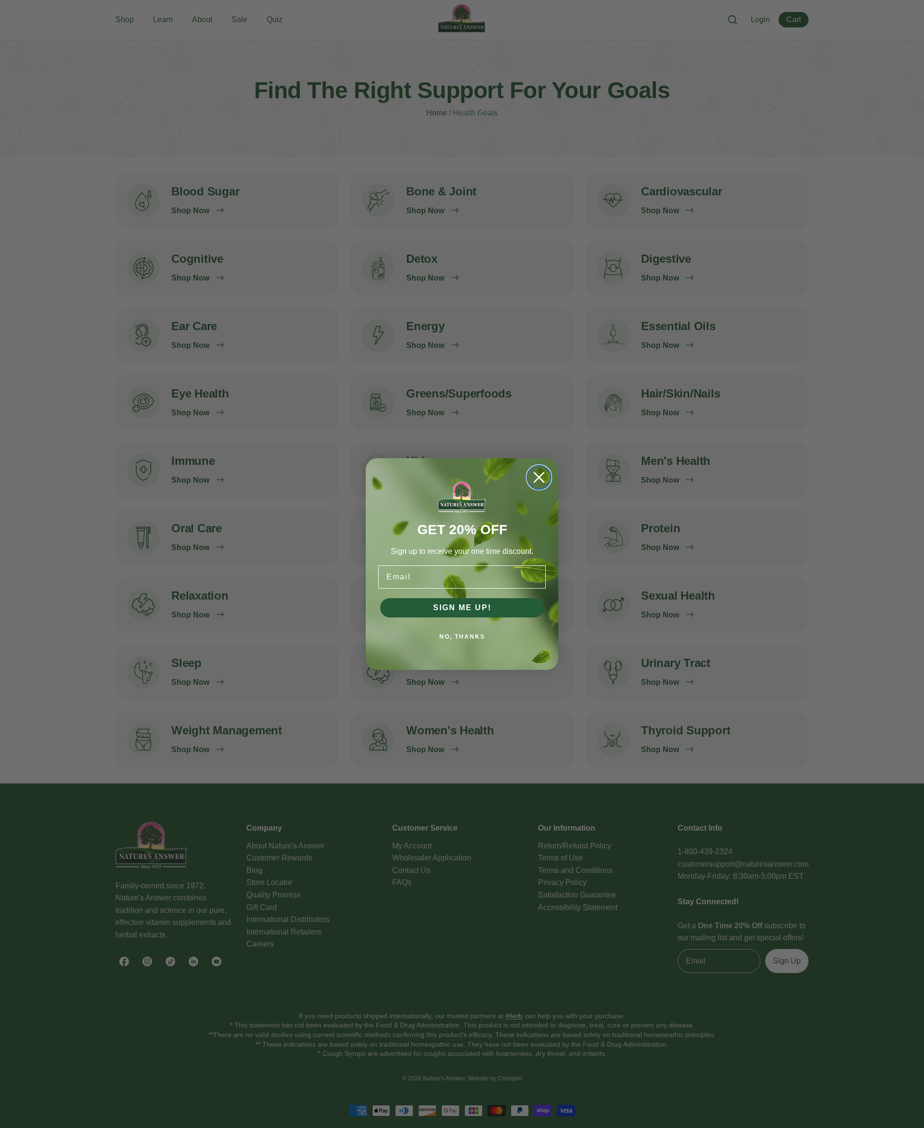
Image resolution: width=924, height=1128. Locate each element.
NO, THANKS (462, 636)
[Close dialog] (539, 477)
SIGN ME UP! (462, 607)
